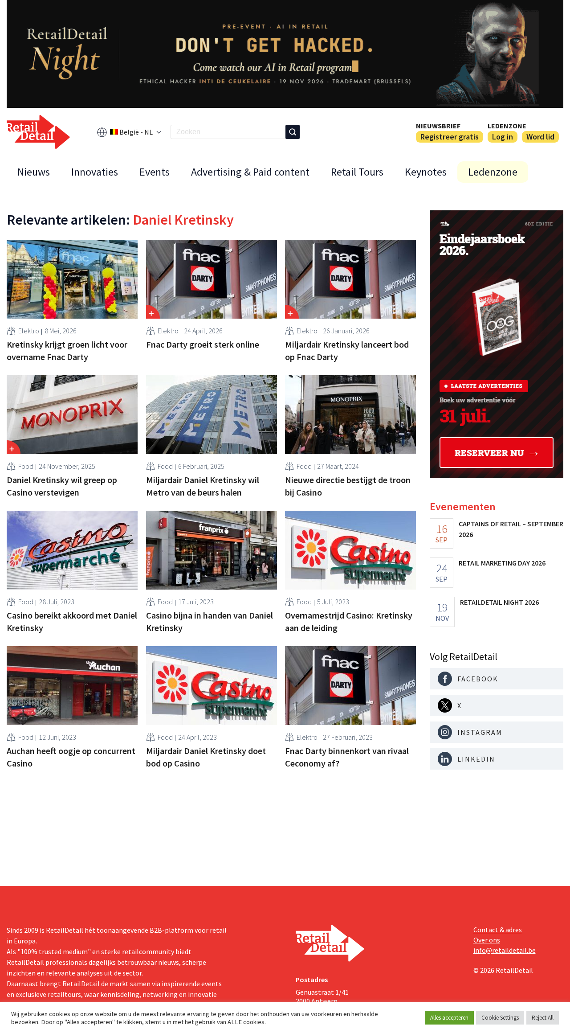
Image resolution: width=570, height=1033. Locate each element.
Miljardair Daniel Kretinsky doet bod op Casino (206, 757)
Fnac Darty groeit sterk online (202, 344)
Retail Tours (357, 172)
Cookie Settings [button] (500, 1017)
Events (154, 172)
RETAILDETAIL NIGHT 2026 (499, 602)
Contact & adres (497, 929)
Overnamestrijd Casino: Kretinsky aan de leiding (348, 621)
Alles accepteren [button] (449, 1017)
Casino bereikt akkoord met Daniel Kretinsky (72, 621)
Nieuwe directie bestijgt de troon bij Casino (348, 486)
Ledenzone (507, 125)
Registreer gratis (449, 136)
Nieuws (33, 172)
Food (25, 466)
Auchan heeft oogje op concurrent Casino (71, 757)
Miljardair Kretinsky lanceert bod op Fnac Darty (347, 350)
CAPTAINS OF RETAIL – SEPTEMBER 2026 (511, 529)
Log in (502, 136)
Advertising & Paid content (250, 172)
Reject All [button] (543, 1017)
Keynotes (426, 172)
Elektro (28, 330)
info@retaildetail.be (504, 950)
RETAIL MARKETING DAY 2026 (502, 562)
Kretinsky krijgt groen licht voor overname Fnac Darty (67, 350)
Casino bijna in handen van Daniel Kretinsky (209, 621)
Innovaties (94, 172)
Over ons (486, 939)
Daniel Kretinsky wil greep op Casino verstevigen (62, 486)
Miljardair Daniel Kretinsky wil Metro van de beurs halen (202, 486)
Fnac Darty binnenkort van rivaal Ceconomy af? (347, 757)
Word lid (540, 136)
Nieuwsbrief (438, 125)
